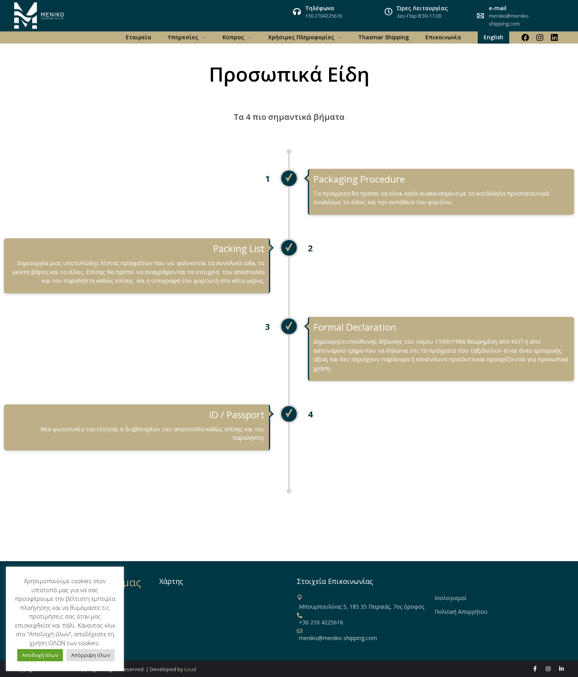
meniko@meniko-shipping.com (509, 19)
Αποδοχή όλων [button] (40, 655)
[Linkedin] (554, 37)
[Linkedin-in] (561, 669)
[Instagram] (540, 37)
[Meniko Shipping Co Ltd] (39, 15)
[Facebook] (525, 37)
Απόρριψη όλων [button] (90, 655)
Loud (190, 669)
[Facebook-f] (535, 669)
